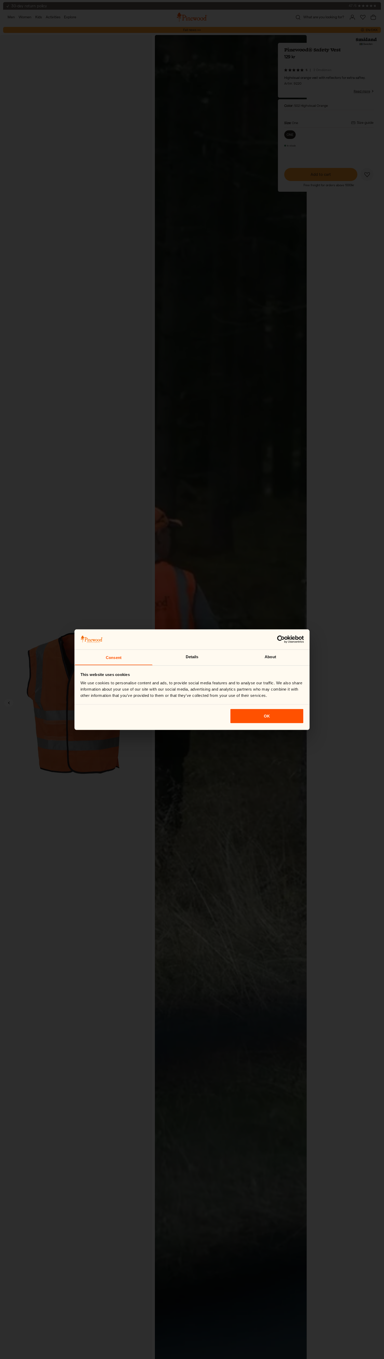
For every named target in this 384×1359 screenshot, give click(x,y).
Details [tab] (192, 656)
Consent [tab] (113, 657)
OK (267, 716)
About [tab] (270, 656)
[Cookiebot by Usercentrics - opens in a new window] (281, 639)
